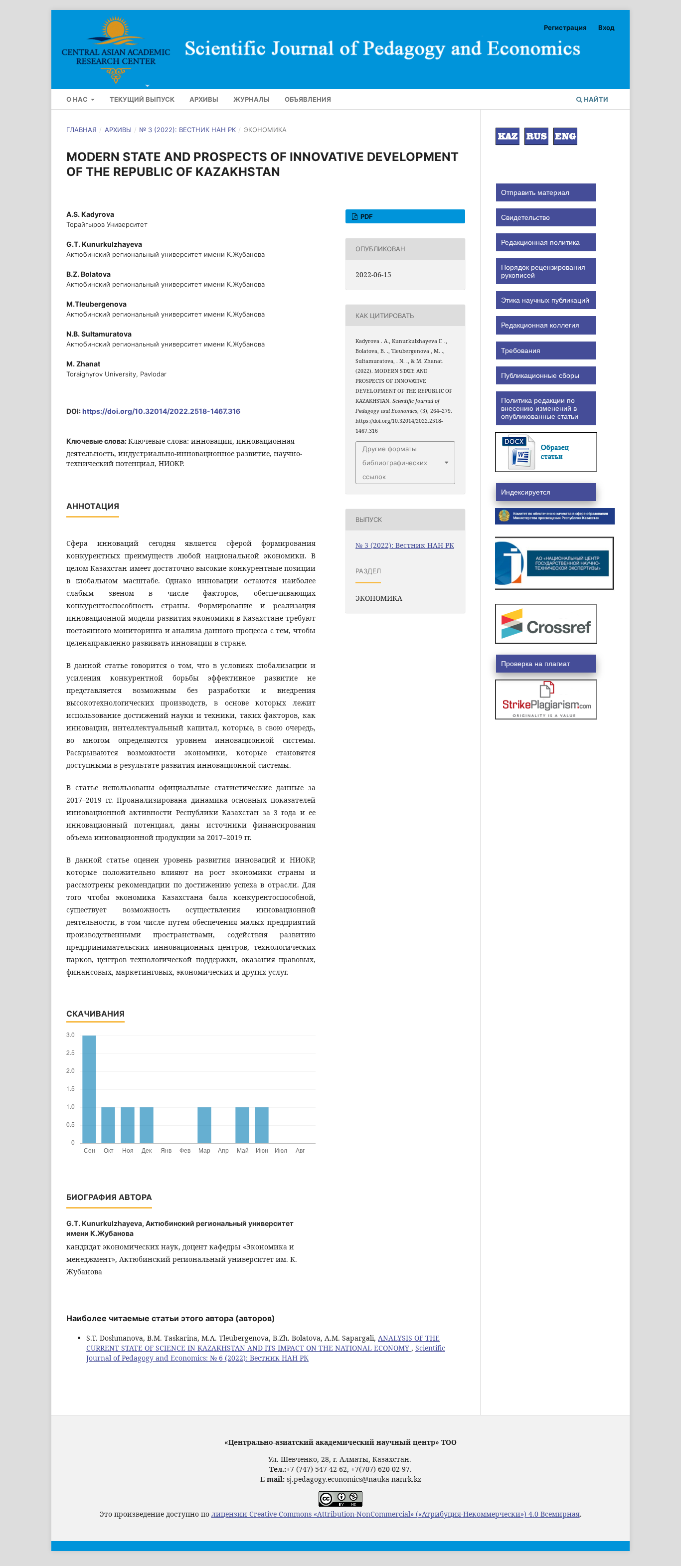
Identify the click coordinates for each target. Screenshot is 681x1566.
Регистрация (565, 27)
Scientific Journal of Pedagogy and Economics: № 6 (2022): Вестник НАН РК (265, 1353)
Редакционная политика (540, 242)
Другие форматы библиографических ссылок (394, 463)
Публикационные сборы (540, 375)
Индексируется (525, 492)
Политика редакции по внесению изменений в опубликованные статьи (539, 408)
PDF (366, 216)
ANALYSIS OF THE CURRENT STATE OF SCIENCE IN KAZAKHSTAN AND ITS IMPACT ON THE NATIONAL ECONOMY (263, 1343)
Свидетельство (525, 217)
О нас (77, 99)
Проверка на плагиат (535, 664)
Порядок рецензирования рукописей (543, 271)
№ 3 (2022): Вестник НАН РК (187, 130)
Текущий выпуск (142, 99)
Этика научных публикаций (545, 300)
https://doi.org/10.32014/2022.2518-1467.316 (161, 411)
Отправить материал (535, 192)
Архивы (203, 99)
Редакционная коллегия (540, 325)
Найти (595, 99)
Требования (520, 350)
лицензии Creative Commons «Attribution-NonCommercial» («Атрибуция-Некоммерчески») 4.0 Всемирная (395, 1514)
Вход (606, 27)
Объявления (308, 99)
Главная (81, 130)
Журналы (251, 99)
